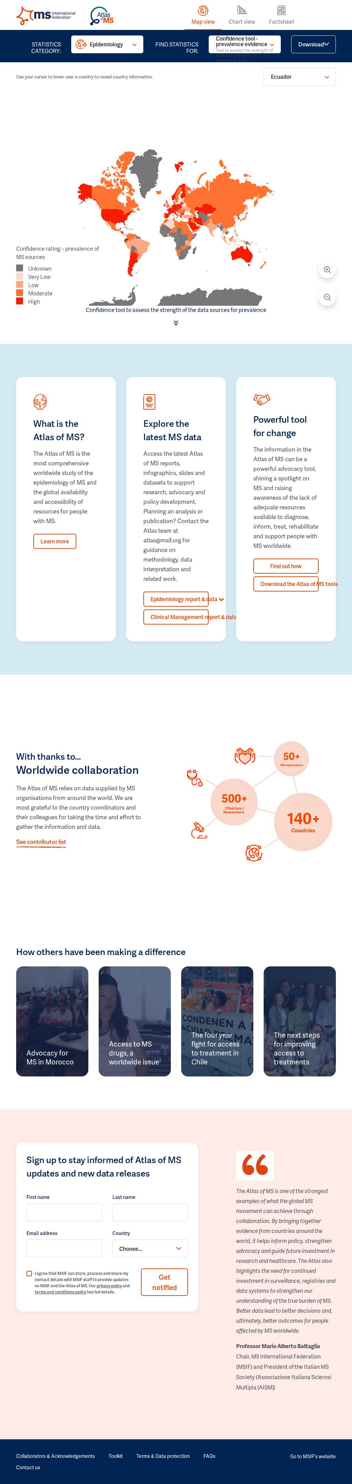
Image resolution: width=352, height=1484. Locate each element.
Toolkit (116, 1456)
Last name (123, 1197)
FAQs (210, 1456)
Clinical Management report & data (180, 617)
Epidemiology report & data (180, 599)
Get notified (164, 1282)
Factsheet (281, 21)
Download (311, 44)
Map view (203, 21)
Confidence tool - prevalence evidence (244, 44)
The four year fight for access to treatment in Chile (215, 1048)
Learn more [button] (55, 541)
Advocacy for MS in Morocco (50, 1057)
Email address (41, 1233)
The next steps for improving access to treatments (297, 1048)
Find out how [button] (286, 566)
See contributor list (41, 841)
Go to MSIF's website (313, 1456)
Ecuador (281, 76)
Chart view (242, 21)
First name (38, 1197)
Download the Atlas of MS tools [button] (290, 584)
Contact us (28, 1467)
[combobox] (150, 1248)
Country (121, 1233)
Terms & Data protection (163, 1456)
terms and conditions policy (60, 1292)
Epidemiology (106, 44)
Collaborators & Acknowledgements (55, 1456)
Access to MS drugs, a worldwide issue (134, 1052)
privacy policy (109, 1286)
